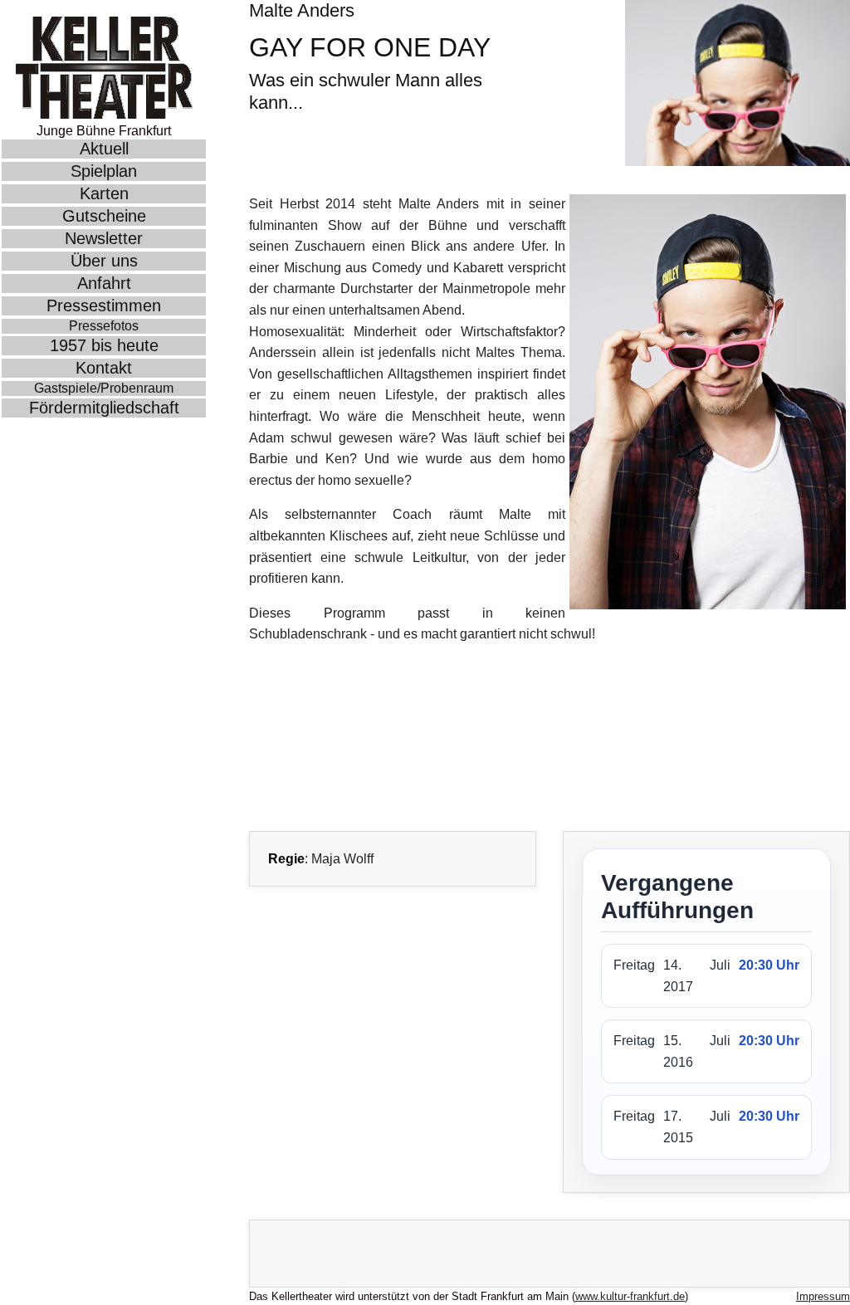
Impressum (823, 1296)
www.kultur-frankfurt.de (630, 1296)
